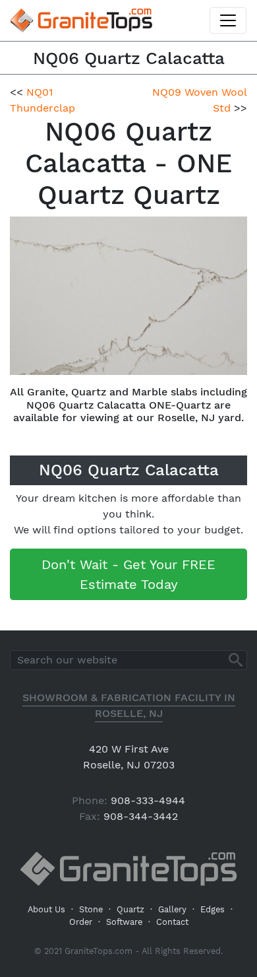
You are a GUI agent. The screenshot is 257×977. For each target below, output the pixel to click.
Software (124, 922)
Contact (172, 922)
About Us (46, 909)
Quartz (130, 909)
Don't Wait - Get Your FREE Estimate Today (128, 574)
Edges (212, 909)
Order (80, 922)
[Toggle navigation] (228, 20)
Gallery (172, 909)
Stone (91, 909)
